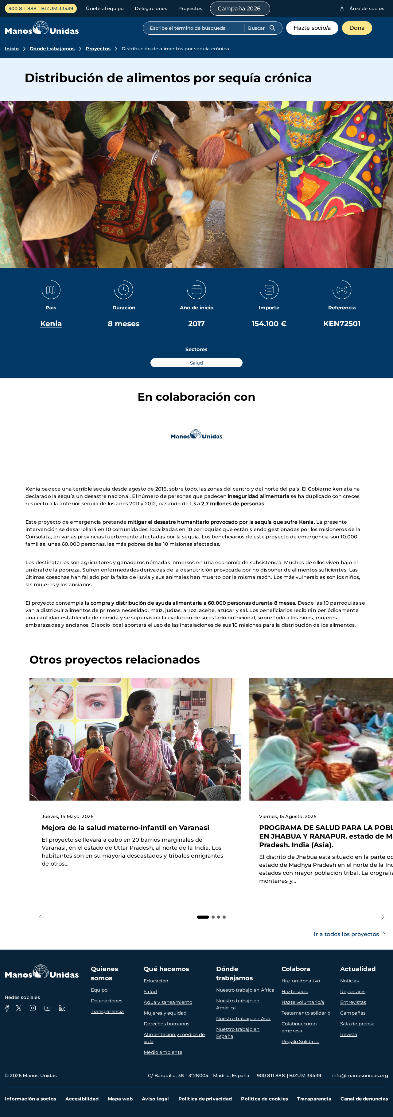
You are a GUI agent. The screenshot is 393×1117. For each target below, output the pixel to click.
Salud (150, 991)
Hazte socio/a (312, 28)
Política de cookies (264, 1099)
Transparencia (107, 1011)
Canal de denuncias (364, 1099)
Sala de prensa (357, 1024)
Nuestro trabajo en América (238, 1004)
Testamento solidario (306, 1013)
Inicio (12, 49)
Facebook (7, 1008)
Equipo (99, 990)
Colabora (296, 969)
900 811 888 (23, 8)
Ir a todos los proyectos (346, 934)
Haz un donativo (301, 981)
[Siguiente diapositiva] (381, 917)
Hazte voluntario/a (303, 1002)
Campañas (353, 1013)
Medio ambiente (163, 1052)
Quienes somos (104, 973)
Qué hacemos (166, 969)
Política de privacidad (205, 1099)
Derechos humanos (166, 1024)
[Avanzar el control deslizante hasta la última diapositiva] (41, 917)
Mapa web (120, 1099)
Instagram (32, 1008)
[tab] (203, 917)
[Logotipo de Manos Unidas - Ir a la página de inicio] (42, 32)
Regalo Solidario (300, 1041)
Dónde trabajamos (52, 49)
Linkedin (62, 1008)
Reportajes (352, 991)
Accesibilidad (82, 1099)
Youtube (47, 1008)
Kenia (51, 323)
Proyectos (190, 8)
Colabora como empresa (299, 1027)
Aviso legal (155, 1099)
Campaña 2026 (239, 8)
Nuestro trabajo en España (238, 1032)
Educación (156, 981)
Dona (357, 28)
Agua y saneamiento (168, 1002)
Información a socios (30, 1099)
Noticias (349, 981)
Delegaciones (151, 8)
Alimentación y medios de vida (174, 1037)
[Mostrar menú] (382, 28)
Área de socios (366, 8)
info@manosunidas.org (360, 1075)
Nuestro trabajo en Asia (243, 1018)
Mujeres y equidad (165, 1013)
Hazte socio (295, 991)
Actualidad (358, 969)
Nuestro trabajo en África (245, 990)
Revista (348, 1034)
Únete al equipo (105, 8)
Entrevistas (353, 1002)
